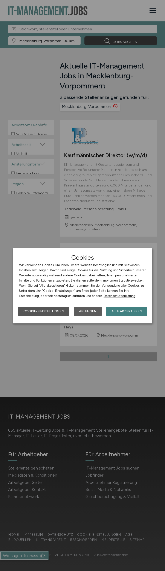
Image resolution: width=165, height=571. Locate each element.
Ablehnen (87, 311)
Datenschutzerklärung (120, 296)
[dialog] (82, 286)
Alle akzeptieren (127, 311)
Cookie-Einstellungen (43, 311)
